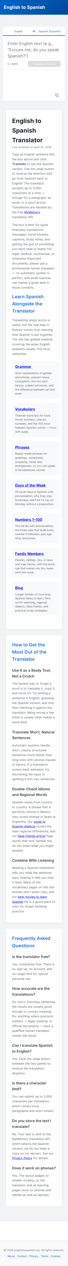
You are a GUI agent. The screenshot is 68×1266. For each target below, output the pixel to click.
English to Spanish (24, 7)
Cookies (55, 1256)
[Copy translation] (57, 95)
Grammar (23, 366)
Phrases (22, 447)
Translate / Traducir (44, 63)
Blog (19, 588)
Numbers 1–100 (28, 519)
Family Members (29, 553)
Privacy (34, 1256)
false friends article (31, 836)
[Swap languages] (34, 31)
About (11, 1256)
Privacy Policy (22, 1158)
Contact (22, 1256)
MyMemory (32, 212)
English (18, 31)
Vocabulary (25, 409)
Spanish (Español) (49, 31)
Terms (44, 1256)
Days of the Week (30, 485)
